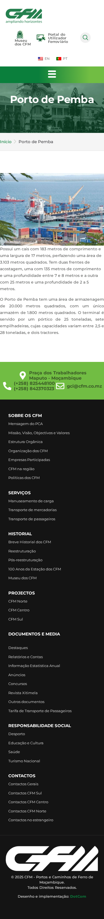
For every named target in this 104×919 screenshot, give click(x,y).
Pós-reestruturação (25, 560)
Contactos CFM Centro (28, 802)
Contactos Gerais (23, 784)
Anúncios (16, 675)
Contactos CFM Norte (27, 811)
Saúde (14, 752)
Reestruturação (22, 551)
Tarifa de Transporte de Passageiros (40, 711)
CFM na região (21, 469)
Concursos (17, 683)
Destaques (18, 647)
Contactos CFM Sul (25, 793)
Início (6, 141)
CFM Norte (17, 601)
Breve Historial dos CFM (29, 542)
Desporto (16, 734)
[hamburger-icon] (52, 74)
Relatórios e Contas (25, 657)
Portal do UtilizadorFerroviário (58, 38)
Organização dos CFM (28, 451)
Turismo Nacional (24, 761)
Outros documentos (26, 701)
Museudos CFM (23, 42)
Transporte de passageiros (31, 519)
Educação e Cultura (26, 743)
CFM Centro (18, 610)
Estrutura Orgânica (25, 441)
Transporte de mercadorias (32, 510)
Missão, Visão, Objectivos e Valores (39, 433)
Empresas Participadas (29, 459)
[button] (85, 37)
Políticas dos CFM (24, 477)
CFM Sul (15, 619)
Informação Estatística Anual (34, 665)
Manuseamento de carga (31, 501)
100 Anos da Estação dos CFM (34, 569)
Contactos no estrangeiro (30, 820)
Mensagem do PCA (25, 423)
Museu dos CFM (22, 578)
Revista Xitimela (23, 693)
